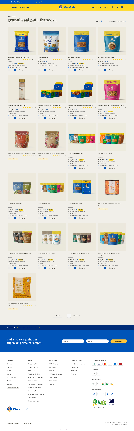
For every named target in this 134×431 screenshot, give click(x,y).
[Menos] (9, 70)
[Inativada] (111, 402)
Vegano (51, 384)
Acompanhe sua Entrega (36, 394)
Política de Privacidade (35, 384)
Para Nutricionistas (34, 374)
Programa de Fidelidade (35, 377)
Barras (9, 374)
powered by (67, 429)
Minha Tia (74, 370)
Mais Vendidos (54, 364)
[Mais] (15, 70)
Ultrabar (73, 374)
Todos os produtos (13, 387)
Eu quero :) (118, 341)
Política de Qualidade (13, 423)
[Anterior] (9, 2)
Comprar (22, 70)
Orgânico (52, 370)
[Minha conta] (117, 7)
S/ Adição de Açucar (55, 374)
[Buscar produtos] (113, 7)
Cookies (9, 367)
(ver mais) (25, 67)
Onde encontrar (33, 381)
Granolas (10, 364)
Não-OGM (52, 367)
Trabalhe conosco (33, 401)
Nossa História (33, 367)
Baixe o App (32, 397)
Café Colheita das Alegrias (79, 364)
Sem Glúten (53, 377)
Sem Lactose (53, 381)
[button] (117, 7)
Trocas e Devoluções (34, 387)
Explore (106, 7)
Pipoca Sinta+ (75, 367)
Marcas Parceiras (96, 7)
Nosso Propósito (24, 7)
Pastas (9, 381)
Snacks (9, 370)
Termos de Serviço (28, 423)
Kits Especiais (11, 377)
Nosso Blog (31, 370)
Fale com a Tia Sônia (34, 364)
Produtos (14, 7)
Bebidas (9, 384)
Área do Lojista (33, 391)
